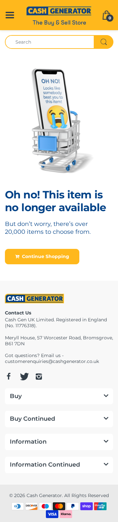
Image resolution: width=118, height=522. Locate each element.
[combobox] (59, 42)
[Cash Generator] (59, 15)
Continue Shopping (44, 256)
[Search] (103, 42)
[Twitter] (23, 376)
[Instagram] (38, 376)
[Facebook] (8, 376)
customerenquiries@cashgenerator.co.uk (52, 361)
